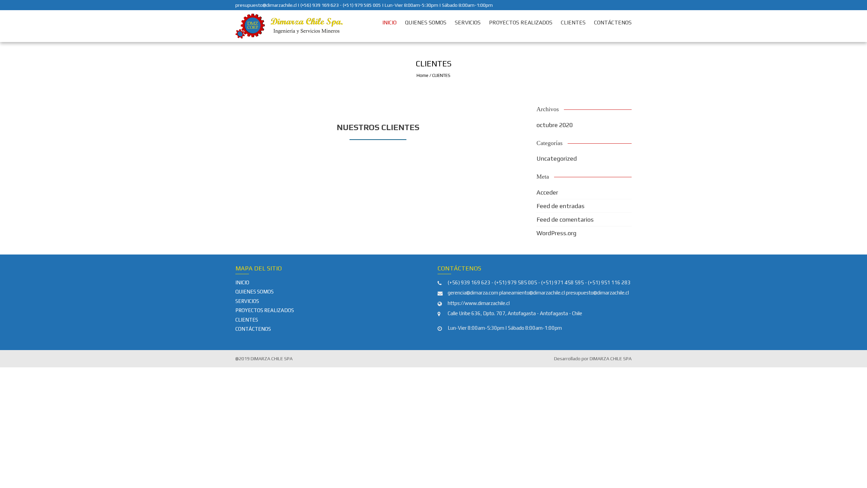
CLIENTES (573, 22)
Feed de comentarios (565, 219)
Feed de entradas (560, 205)
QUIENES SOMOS (425, 22)
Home (422, 75)
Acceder (547, 192)
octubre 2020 (554, 124)
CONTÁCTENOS (613, 22)
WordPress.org (556, 233)
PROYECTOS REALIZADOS (520, 22)
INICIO (389, 22)
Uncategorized (556, 158)
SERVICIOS (468, 22)
